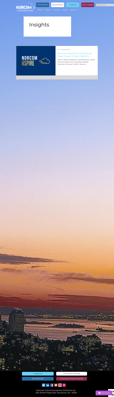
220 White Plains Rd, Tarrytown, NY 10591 (56, 392)
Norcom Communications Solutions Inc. (56, 390)
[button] (87, 5)
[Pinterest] (60, 385)
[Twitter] (43, 385)
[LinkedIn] (47, 385)
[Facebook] (51, 385)
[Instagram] (64, 385)
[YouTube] (56, 385)
